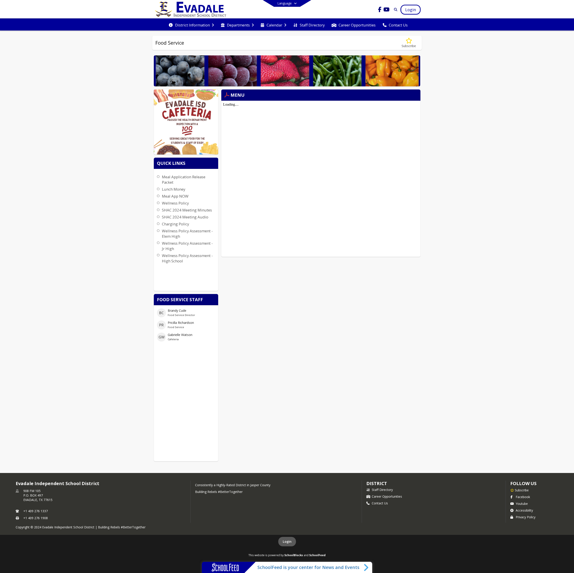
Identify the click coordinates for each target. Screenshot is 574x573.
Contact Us (380, 503)
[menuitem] (191, 25)
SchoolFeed (317, 555)
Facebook (523, 497)
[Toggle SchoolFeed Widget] (366, 567)
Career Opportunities (387, 496)
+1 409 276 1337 (35, 511)
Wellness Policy (175, 203)
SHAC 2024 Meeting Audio (185, 217)
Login (287, 541)
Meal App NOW (175, 196)
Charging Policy (175, 224)
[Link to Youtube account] (386, 10)
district (376, 483)
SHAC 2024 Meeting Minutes (187, 210)
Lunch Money (173, 189)
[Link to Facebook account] (379, 10)
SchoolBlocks (293, 555)
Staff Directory (382, 490)
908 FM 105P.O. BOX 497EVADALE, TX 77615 (37, 495)
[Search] (394, 9)
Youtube (522, 503)
